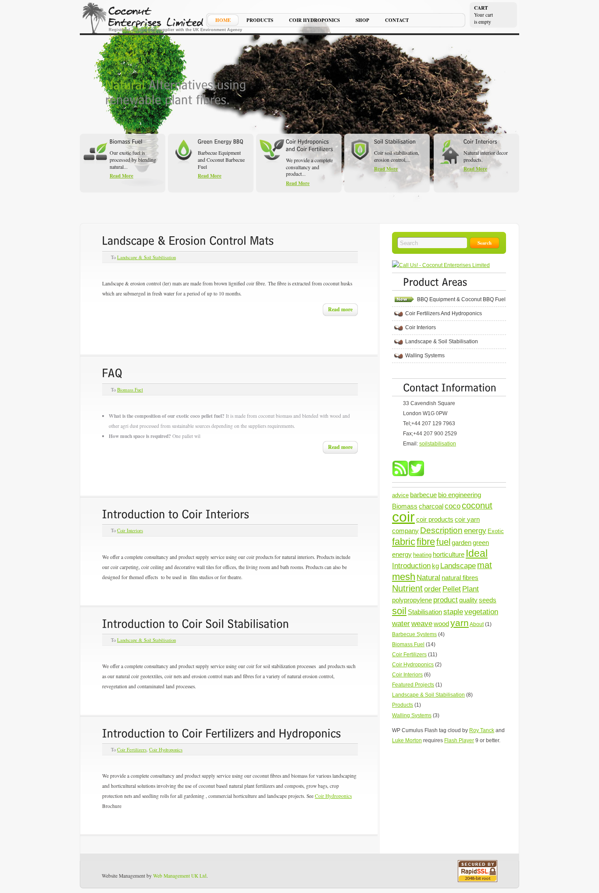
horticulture (448, 554)
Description (441, 530)
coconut (477, 505)
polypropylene (412, 600)
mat (484, 565)
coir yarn (467, 519)
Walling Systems (425, 355)
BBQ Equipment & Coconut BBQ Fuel (461, 299)
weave (421, 623)
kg (435, 565)
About (477, 624)
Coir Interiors (130, 530)
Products (259, 21)
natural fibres (460, 577)
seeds (487, 600)
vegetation (481, 611)
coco (452, 506)
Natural (428, 577)
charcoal (431, 506)
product (445, 599)
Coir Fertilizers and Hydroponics (443, 313)
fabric (403, 541)
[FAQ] (112, 373)
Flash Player (459, 740)
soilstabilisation (437, 443)
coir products (434, 519)
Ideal (477, 553)
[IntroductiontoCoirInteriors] (176, 514)
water (401, 623)
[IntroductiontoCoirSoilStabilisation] (195, 623)
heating (422, 554)
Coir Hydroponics (314, 21)
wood (441, 623)
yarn (459, 623)
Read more (340, 309)
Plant (470, 588)
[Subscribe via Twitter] (416, 474)
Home (223, 21)
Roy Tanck (481, 730)
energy (475, 530)
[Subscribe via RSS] (400, 474)
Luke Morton (407, 740)
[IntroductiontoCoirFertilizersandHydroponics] (221, 733)
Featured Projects (413, 684)
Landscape (458, 565)
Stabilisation (425, 611)
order (432, 588)
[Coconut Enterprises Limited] (143, 17)
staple (453, 611)
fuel (443, 542)
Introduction (411, 565)
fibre (426, 541)
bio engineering (459, 494)
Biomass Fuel (130, 389)
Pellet (451, 588)
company (405, 530)
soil (399, 610)
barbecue (423, 494)
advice (400, 495)
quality (468, 600)
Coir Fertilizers (131, 749)
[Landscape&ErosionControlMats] (188, 240)
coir (403, 517)
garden (461, 542)
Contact (397, 21)
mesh (403, 576)
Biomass (404, 506)
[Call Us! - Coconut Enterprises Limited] (441, 265)
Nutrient (407, 588)
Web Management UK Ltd (180, 875)
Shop (362, 21)
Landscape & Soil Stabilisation (146, 257)
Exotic (496, 531)
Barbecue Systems (414, 634)
